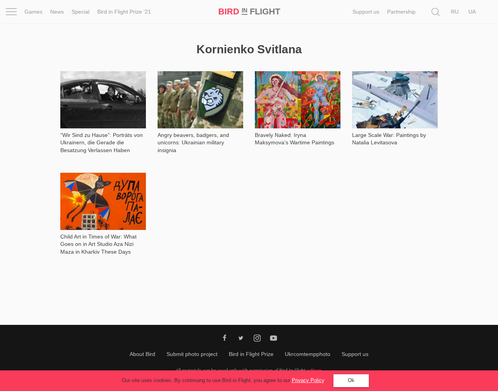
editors (314, 370)
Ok (351, 380)
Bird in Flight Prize (251, 354)
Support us (365, 12)
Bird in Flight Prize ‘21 (124, 12)
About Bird (142, 354)
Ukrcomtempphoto (307, 354)
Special (80, 12)
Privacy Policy (308, 380)
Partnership (401, 12)
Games (33, 12)
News (57, 12)
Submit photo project (192, 354)
